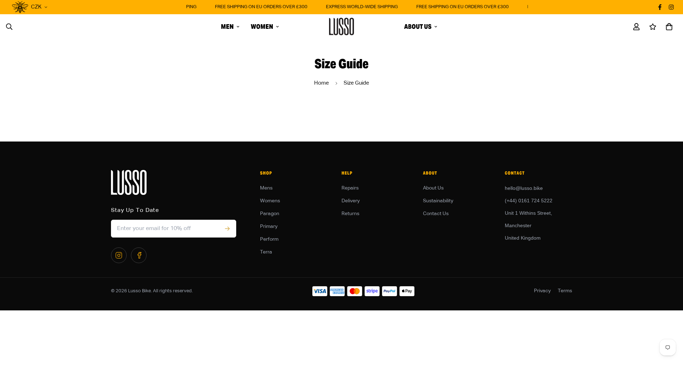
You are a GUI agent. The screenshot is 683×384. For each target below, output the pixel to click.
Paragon (269, 213)
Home (321, 83)
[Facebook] (139, 255)
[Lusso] (341, 26)
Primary (268, 226)
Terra (266, 252)
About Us (417, 26)
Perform (269, 239)
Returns (350, 213)
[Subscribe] (227, 228)
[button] (667, 26)
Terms (565, 290)
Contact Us (436, 213)
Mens (266, 188)
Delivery (351, 200)
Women (262, 26)
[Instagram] (119, 255)
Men (227, 26)
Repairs (350, 188)
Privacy (542, 290)
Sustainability (438, 200)
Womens (270, 200)
